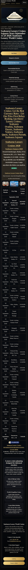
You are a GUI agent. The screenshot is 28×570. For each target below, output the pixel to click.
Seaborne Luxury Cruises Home (14, 173)
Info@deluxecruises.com (15, 541)
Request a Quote (14, 58)
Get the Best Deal (14, 63)
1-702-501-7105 (15, 539)
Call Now (14, 53)
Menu (24, 2)
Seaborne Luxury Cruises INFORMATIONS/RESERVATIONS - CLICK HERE (14, 447)
